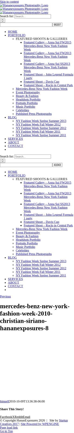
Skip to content (9, 1)
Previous (5, 296)
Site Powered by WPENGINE (40, 424)
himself (4, 401)
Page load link (9, 427)
